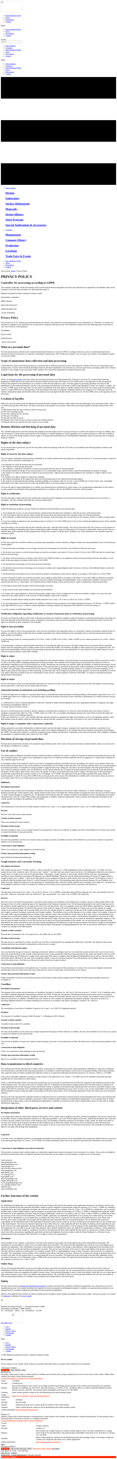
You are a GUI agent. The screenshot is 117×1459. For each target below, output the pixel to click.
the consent (18, 379)
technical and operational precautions (32, 1286)
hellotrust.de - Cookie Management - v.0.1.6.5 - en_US (21, 1455)
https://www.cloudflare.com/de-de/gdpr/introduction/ (31, 1396)
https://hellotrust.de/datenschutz (27, 1410)
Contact (8, 22)
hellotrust (6, 1296)
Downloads (9, 20)
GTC (7, 1327)
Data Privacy (5, 1453)
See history (56, 1449)
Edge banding (10, 46)
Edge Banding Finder (13, 16)
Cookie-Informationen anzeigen (12, 1378)
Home (13, 271)
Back (24, 1370)
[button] (58, 26)
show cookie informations (33, 1378)
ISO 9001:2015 (6, 1323)
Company (9, 48)
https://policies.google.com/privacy (48, 1442)
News (7, 18)
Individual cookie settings (42, 1449)
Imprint (8, 1329)
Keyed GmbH (26, 1296)
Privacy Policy (10, 1331)
